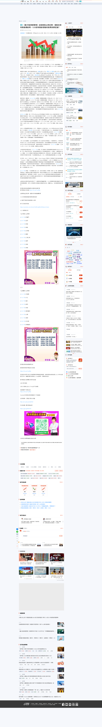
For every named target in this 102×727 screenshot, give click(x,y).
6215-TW (23, 224)
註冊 (80, 1)
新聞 (28, 1)
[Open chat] (17, 546)
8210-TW (58, 163)
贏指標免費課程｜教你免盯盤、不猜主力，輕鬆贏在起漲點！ (76, 134)
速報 (42, 3)
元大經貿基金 (68, 211)
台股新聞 (24, 21)
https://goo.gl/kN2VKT (25, 408)
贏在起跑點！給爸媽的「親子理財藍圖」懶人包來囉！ (35, 470)
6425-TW (23, 307)
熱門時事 (38, 3)
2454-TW (60, 109)
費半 (28, 73)
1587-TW (23, 220)
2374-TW (23, 244)
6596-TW (23, 311)
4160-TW (23, 324)
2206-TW (23, 237)
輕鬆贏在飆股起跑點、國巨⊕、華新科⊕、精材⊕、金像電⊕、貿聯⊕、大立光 (36, 508)
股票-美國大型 (72, 202)
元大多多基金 (68, 216)
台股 (31, 1)
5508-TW (23, 321)
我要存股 (60, 470)
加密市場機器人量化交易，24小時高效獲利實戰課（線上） (76, 144)
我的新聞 (75, 3)
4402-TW (23, 301)
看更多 (61, 515)
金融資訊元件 (45, 703)
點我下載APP (33, 449)
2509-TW (23, 230)
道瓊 (39, 71)
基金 (40, 1)
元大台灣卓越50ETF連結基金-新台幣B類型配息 (72, 206)
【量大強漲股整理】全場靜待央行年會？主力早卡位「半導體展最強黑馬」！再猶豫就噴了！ (38, 506)
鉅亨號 (56, 1)
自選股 (80, 3)
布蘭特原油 (58, 73)
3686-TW (23, 227)
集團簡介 (36, 703)
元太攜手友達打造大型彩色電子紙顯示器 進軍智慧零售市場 (51, 545)
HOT (71, 132)
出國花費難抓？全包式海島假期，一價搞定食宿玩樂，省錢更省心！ (57, 576)
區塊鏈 (55, 3)
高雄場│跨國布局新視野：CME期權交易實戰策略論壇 (76, 149)
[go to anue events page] (75, 1)
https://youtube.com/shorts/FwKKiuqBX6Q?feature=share (34, 207)
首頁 (25, 1)
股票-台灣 (71, 208)
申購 (81, 207)
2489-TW (23, 241)
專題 (69, 3)
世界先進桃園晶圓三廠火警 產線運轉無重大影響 (41, 563)
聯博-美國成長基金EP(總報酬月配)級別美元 (72, 200)
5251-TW (23, 294)
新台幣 (30, 130)
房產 (59, 3)
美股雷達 (71, 107)
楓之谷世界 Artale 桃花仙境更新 (25, 576)
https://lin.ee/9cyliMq (34, 190)
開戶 (81, 201)
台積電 (70, 278)
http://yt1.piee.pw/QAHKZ (26, 402)
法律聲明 (59, 703)
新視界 (65, 3)
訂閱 (60, 1)
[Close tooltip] (26, 546)
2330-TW (32, 98)
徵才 (52, 703)
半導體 (70, 281)
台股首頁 (56, 470)
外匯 (43, 1)
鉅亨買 (53, 1)
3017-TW (35, 149)
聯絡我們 (49, 703)
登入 (78, 1)
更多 (59, 478)
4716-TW (23, 297)
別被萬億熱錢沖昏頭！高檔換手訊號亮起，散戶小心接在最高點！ (33, 504)
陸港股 (37, 1)
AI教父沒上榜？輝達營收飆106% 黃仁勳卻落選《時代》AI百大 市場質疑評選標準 (36, 502)
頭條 (21, 3)
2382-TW (56, 132)
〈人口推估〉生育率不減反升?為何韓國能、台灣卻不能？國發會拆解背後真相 (41, 576)
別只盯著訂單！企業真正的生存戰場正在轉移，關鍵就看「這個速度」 (26, 563)
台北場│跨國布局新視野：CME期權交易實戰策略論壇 (76, 139)
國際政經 (71, 99)
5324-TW (23, 314)
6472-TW (23, 170)
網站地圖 (55, 703)
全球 (46, 1)
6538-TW (23, 304)
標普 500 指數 (50, 71)
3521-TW (23, 318)
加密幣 (49, 1)
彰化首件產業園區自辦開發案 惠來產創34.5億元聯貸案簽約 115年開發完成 (29, 545)
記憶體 (70, 275)
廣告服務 (40, 703)
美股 (34, 1)
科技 (31, 3)
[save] (17, 543)
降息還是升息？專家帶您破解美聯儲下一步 (30, 447)
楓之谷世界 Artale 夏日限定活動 (56, 563)
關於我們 (32, 703)
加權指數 (22, 33)
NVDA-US (60, 78)
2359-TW (23, 217)
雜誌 (72, 3)
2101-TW (23, 247)
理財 (62, 3)
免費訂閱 (80, 368)
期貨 (52, 3)
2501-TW (53, 144)
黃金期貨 (37, 75)
